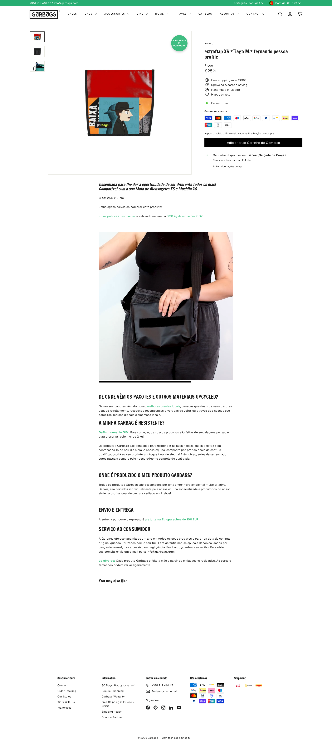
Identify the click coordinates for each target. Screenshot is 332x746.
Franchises (64, 707)
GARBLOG (205, 13)
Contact (62, 685)
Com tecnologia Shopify (176, 737)
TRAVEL (182, 13)
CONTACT (254, 13)
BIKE (141, 13)
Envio (228, 133)
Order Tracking (66, 691)
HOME (160, 13)
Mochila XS (187, 189)
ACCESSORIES (115, 13)
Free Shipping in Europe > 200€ (118, 704)
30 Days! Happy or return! (118, 685)
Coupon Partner (112, 717)
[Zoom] (119, 102)
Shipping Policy (112, 711)
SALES (72, 13)
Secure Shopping (113, 691)
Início (207, 43)
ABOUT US (228, 13)
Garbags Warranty (113, 696)
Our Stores (64, 696)
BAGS (89, 13)
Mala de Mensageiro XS (154, 189)
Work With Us (66, 702)
